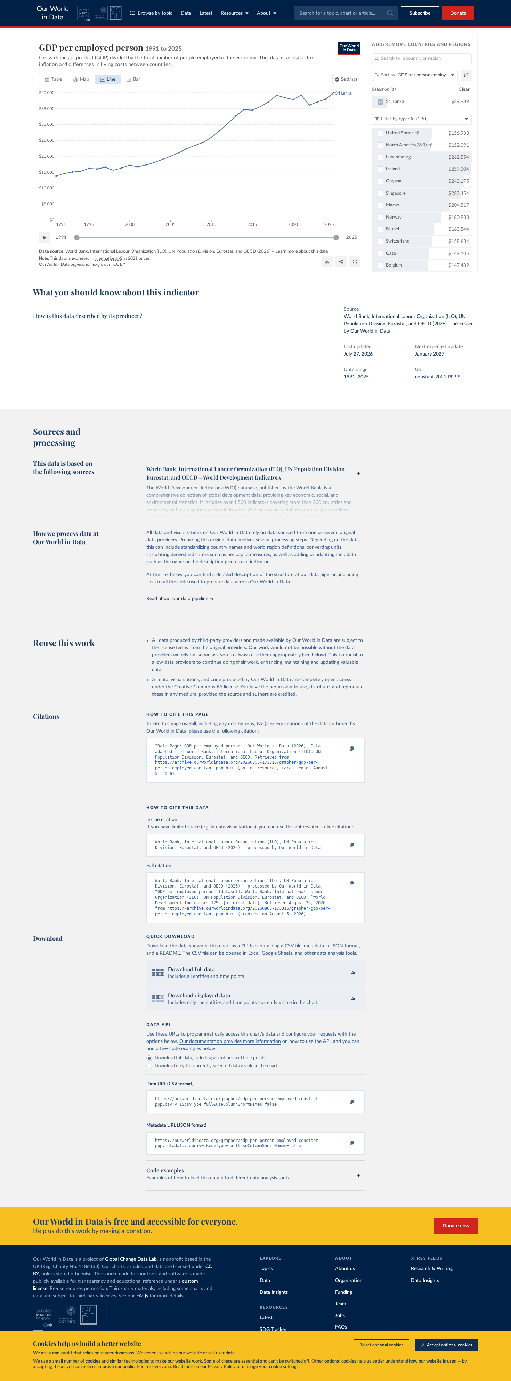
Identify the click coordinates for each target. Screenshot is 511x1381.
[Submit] (389, 13)
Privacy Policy (222, 1367)
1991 (61, 237)
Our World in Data (52, 13)
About (263, 13)
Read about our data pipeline (177, 598)
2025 (351, 237)
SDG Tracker (273, 1329)
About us (345, 1268)
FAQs (142, 1295)
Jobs (340, 1315)
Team (340, 1303)
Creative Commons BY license (206, 687)
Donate (458, 13)
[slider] (76, 238)
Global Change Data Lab (131, 1259)
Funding (343, 1292)
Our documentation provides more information (230, 1041)
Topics (266, 1268)
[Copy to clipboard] (345, 749)
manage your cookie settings (270, 1367)
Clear (464, 89)
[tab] (54, 79)
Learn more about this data (301, 251)
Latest (206, 13)
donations (124, 1353)
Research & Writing (432, 1268)
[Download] (327, 261)
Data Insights (274, 1292)
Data (186, 13)
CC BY (119, 264)
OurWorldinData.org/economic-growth (74, 264)
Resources (232, 13)
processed (463, 323)
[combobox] (346, 13)
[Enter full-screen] (354, 261)
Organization (349, 1280)
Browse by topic (155, 13)
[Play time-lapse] (44, 237)
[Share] (341, 261)
